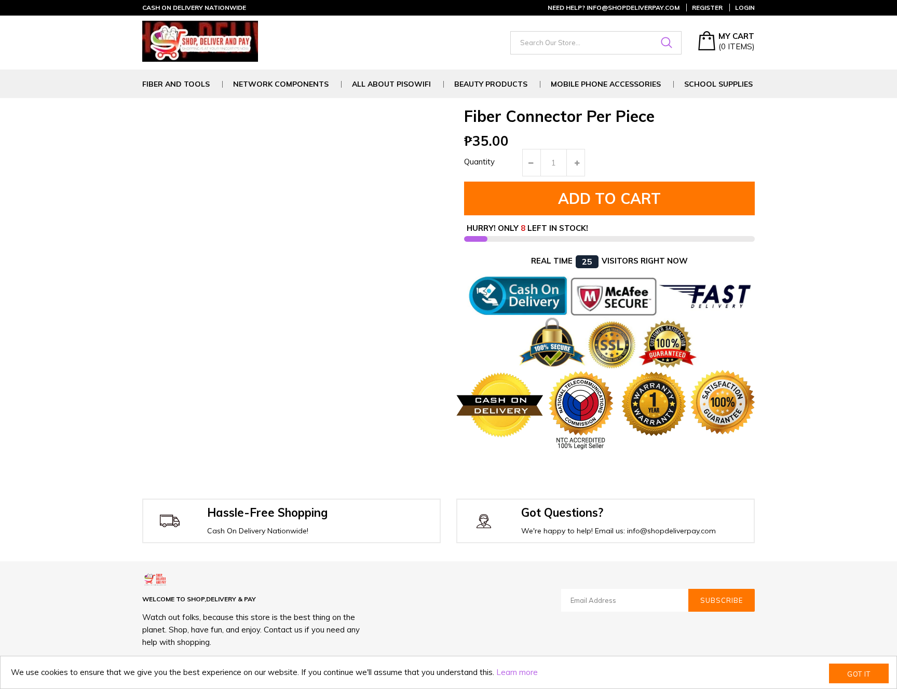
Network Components (281, 84)
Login (745, 7)
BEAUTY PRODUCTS (490, 84)
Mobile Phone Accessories (606, 84)
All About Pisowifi (391, 84)
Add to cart (609, 198)
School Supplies (718, 84)
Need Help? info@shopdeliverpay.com (613, 7)
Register (707, 7)
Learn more (517, 672)
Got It (859, 674)
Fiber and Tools (176, 84)
